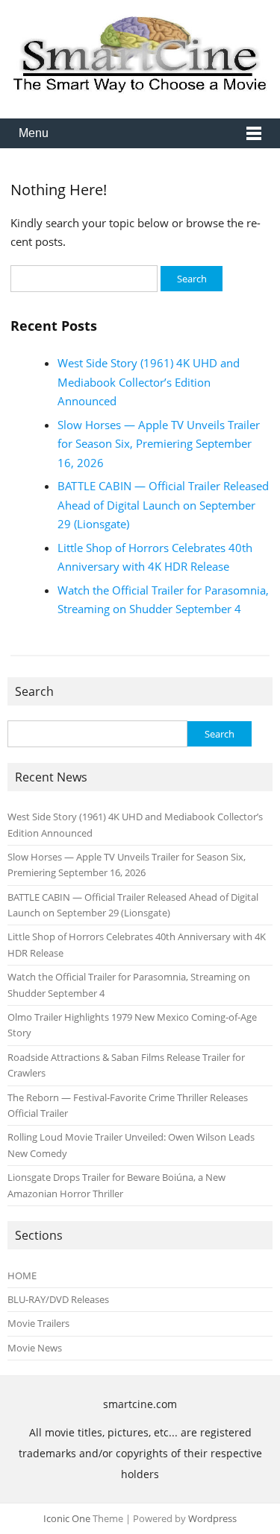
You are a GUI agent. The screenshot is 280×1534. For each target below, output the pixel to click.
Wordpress (212, 1518)
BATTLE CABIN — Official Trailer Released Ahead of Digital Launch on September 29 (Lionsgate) (163, 504)
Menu (34, 133)
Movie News (34, 1347)
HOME (22, 1275)
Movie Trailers (38, 1323)
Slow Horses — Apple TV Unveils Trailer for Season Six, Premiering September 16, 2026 (158, 443)
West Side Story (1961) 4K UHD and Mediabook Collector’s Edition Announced (148, 381)
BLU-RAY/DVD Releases (58, 1299)
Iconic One (66, 1518)
